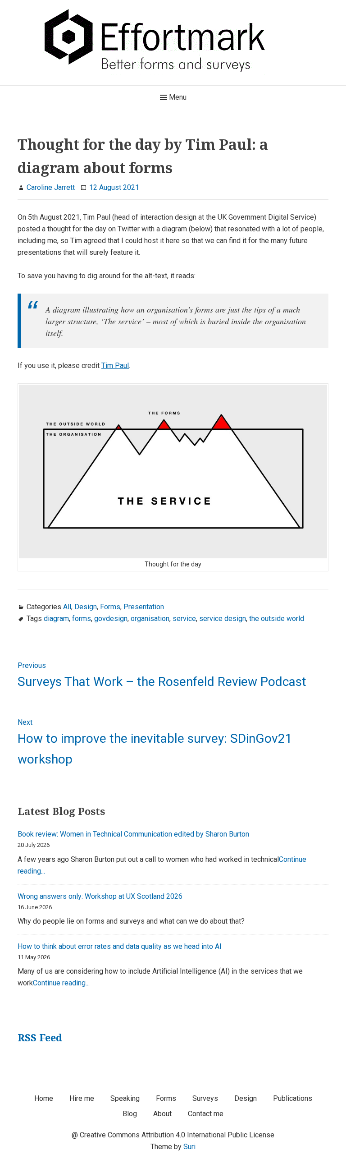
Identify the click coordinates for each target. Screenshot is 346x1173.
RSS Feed (40, 1037)
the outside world (276, 618)
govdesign (110, 618)
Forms (110, 607)
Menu (177, 97)
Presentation (143, 607)
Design (85, 607)
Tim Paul (115, 365)
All (67, 607)
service (184, 618)
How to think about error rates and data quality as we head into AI (120, 946)
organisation (150, 618)
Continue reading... (61, 983)
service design (222, 618)
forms (81, 618)
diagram (56, 618)
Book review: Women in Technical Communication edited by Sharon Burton (133, 834)
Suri (189, 1146)
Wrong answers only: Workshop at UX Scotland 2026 (100, 896)
